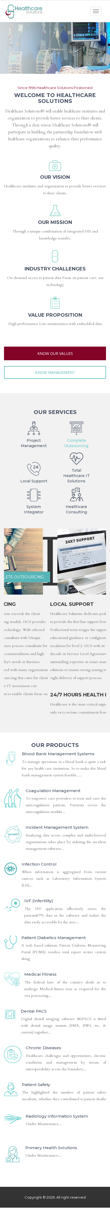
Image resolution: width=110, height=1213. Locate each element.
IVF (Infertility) (38, 951)
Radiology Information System (57, 1166)
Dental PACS (34, 1061)
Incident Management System (57, 877)
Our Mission (55, 222)
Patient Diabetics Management (53, 988)
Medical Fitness (40, 1024)
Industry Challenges (55, 269)
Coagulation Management (53, 841)
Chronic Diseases (43, 1098)
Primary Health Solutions (51, 1198)
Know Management (55, 372)
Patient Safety (36, 1135)
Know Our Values (55, 353)
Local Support (83, 577)
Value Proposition (55, 315)
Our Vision (55, 177)
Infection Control (39, 914)
